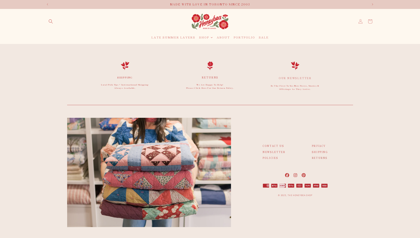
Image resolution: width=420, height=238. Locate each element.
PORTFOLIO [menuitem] (244, 37)
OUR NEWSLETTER (295, 78)
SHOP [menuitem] (204, 37)
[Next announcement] (372, 4)
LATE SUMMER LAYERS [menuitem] (173, 37)
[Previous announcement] (47, 4)
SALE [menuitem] (264, 37)
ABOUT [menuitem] (223, 37)
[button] (51, 21)
